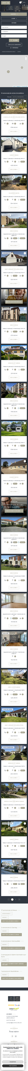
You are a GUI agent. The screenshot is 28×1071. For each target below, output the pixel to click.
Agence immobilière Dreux (8, 51)
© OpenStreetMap (24, 86)
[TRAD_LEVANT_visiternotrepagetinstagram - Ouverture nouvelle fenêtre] (16, 1036)
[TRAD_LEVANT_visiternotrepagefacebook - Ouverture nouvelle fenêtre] (12, 1036)
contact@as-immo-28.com (14, 1022)
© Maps (18, 86)
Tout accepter (13, 1065)
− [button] (26, 59)
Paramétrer (13, 1061)
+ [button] (26, 57)
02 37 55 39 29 (10, 1020)
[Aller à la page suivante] (19, 899)
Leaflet (14, 86)
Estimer (14, 23)
